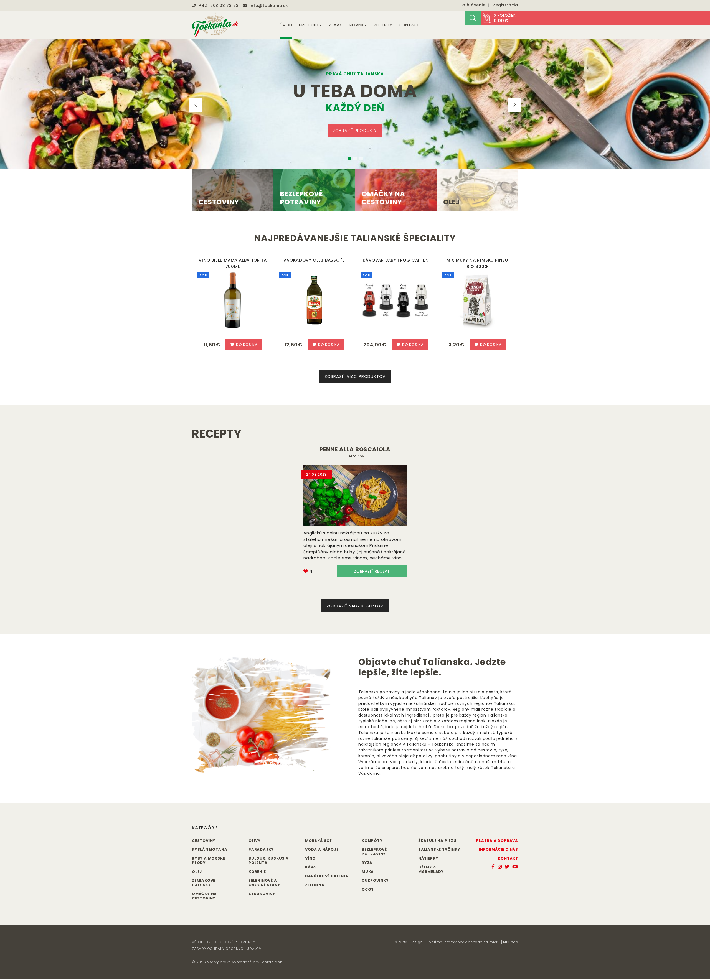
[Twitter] (506, 867)
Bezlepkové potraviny (374, 851)
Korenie (257, 871)
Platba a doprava (497, 840)
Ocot (368, 889)
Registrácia (505, 5)
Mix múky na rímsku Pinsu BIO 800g (477, 263)
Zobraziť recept (372, 571)
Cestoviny (355, 456)
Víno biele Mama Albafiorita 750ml (233, 263)
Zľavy (335, 25)
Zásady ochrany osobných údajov (227, 948)
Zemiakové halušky (203, 883)
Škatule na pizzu (437, 840)
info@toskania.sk (269, 5)
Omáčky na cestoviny (204, 896)
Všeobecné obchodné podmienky (223, 942)
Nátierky (428, 858)
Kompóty (372, 840)
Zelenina (314, 885)
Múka (368, 871)
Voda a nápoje (321, 849)
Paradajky (261, 849)
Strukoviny (261, 893)
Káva (310, 867)
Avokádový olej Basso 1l (314, 260)
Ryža (367, 862)
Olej (197, 871)
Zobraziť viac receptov (355, 606)
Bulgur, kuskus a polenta (268, 860)
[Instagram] (500, 867)
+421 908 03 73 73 (219, 5)
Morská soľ (318, 840)
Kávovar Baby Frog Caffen (395, 260)
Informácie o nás (498, 849)
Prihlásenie (474, 5)
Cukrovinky (375, 880)
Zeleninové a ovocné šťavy (264, 883)
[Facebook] (493, 867)
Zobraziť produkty (355, 130)
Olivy (254, 840)
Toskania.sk (271, 962)
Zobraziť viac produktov (355, 376)
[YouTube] (515, 867)
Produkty (310, 25)
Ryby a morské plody (208, 860)
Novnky (358, 25)
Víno (310, 858)
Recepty (383, 25)
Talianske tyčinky (439, 849)
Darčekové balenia (326, 876)
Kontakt (409, 25)
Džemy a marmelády (431, 869)
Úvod (286, 25)
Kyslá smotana (209, 849)
